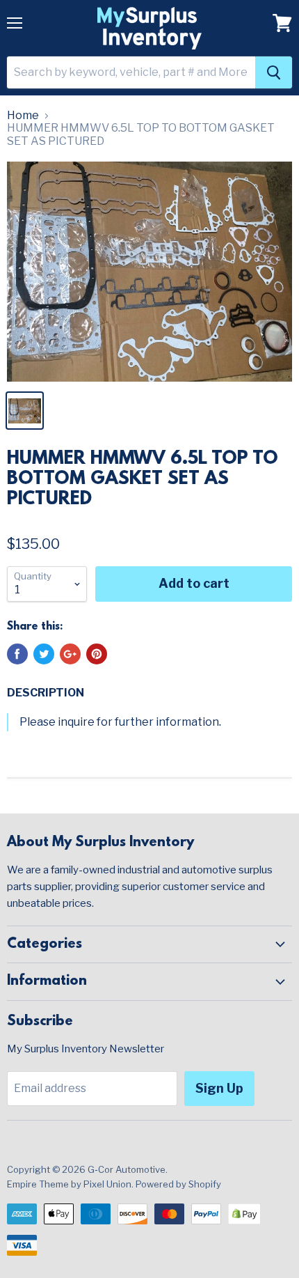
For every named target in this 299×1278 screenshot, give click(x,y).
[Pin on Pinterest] (96, 654)
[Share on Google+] (70, 654)
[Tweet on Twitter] (43, 654)
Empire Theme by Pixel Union (69, 1184)
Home (23, 115)
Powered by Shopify (178, 1184)
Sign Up (219, 1088)
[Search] (273, 72)
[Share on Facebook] (17, 654)
